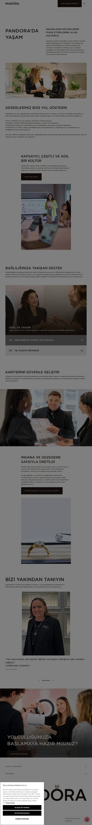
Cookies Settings (22, 819)
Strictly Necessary (22, 813)
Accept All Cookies (22, 808)
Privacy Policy (10, 803)
